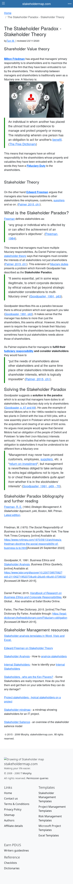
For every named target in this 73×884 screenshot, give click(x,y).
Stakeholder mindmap (17, 710)
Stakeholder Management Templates (47, 797)
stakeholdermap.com (36, 3)
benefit (57, 139)
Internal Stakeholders (17, 664)
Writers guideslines (16, 850)
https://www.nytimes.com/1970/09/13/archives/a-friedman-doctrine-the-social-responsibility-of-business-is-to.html (33, 544)
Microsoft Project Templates (50, 828)
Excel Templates (49, 835)
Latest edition (12, 515)
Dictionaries (12, 868)
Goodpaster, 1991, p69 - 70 (41, 486)
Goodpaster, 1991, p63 (45, 296)
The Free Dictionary (22, 144)
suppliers (59, 200)
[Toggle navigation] (69, 4)
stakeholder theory (15, 256)
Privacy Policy (12, 809)
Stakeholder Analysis (17, 564)
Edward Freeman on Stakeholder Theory (28, 648)
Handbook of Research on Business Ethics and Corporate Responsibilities (33, 595)
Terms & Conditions (16, 804)
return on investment (23, 464)
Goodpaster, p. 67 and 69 (20, 408)
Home (8, 793)
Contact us (11, 798)
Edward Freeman (37, 192)
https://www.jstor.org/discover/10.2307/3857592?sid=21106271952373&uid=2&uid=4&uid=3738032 (35, 574)
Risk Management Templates (50, 818)
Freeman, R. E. (13, 507)
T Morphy (26, 773)
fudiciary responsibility (18, 351)
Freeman (9, 219)
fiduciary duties (59, 264)
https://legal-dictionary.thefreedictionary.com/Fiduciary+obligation (35, 616)
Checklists (10, 863)
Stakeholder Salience (17, 722)
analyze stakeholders (54, 656)
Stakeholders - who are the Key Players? (28, 677)
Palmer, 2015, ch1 (29, 204)
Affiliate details (13, 826)
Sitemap (9, 815)
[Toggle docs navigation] (3, 3)
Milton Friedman (14, 59)
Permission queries (37, 778)
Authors (9, 820)
